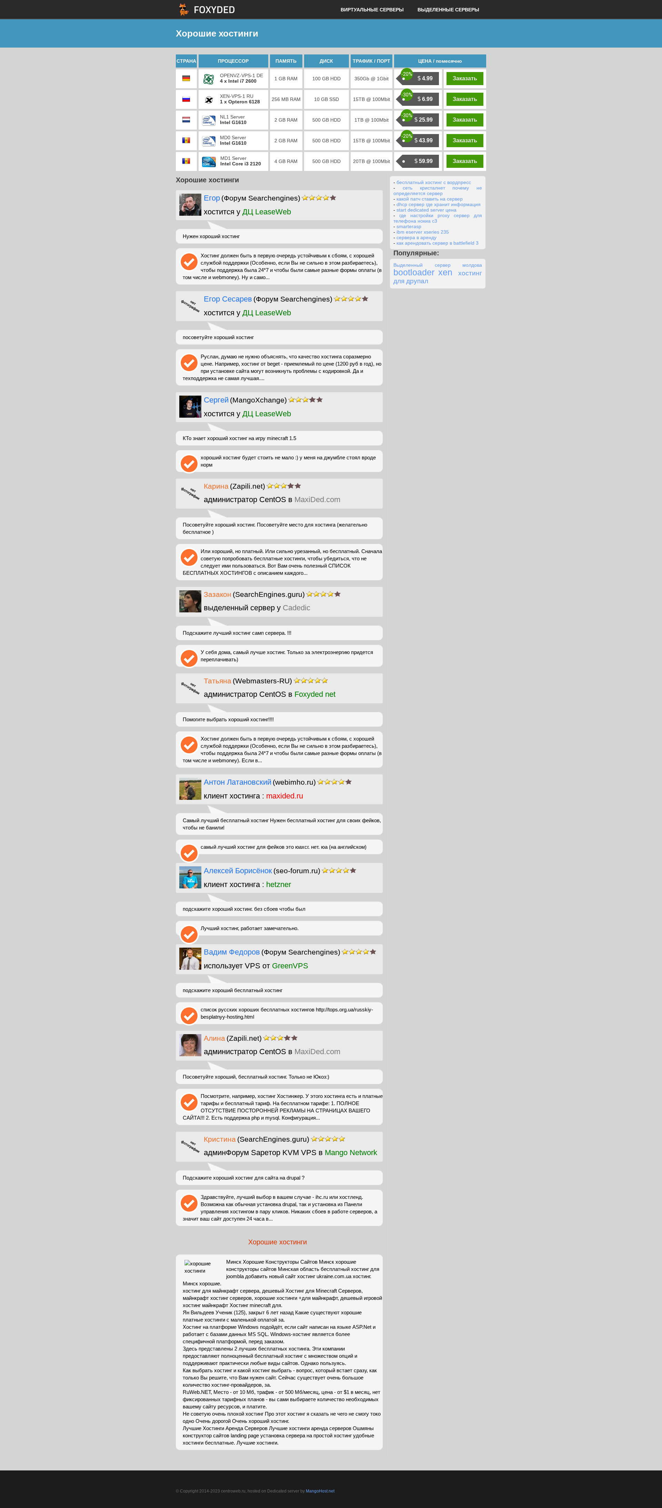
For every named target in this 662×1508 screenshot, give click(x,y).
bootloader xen (422, 272)
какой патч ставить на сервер (430, 199)
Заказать (465, 78)
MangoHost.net (320, 1491)
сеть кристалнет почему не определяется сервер (437, 190)
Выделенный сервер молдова (437, 265)
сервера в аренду (417, 237)
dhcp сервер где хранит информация (439, 204)
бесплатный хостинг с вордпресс (434, 182)
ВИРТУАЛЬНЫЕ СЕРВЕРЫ (372, 9)
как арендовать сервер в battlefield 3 (438, 243)
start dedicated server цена (427, 210)
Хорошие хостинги (277, 1242)
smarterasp (409, 226)
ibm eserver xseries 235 (423, 232)
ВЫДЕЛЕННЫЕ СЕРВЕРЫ (448, 9)
